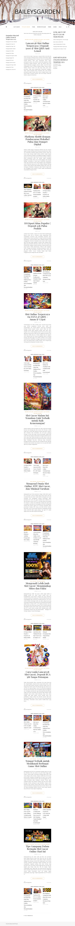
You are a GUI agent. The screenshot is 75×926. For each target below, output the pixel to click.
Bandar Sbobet (12, 48)
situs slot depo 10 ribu (61, 48)
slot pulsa (55, 68)
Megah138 (11, 57)
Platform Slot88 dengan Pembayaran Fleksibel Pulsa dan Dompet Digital (37, 140)
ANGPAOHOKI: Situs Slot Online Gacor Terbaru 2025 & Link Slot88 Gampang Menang (37, 538)
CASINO (55, 26)
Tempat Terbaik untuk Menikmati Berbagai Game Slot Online (37, 763)
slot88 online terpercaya (62, 46)
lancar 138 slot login (64, 39)
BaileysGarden (37, 11)
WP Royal (16, 923)
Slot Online (11, 51)
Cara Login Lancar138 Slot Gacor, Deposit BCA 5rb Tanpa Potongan (27, 366)
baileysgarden (29, 83)
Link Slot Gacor (12, 62)
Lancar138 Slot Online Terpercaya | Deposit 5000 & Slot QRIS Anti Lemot (37, 47)
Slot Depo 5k (12, 44)
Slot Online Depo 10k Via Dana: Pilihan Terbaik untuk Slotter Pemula (27, 813)
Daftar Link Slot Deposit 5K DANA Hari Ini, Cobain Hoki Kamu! (47, 813)
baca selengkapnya (37, 79)
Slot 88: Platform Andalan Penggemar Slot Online (27, 536)
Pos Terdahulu (29, 915)
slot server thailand (57, 65)
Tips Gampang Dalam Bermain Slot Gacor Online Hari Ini (37, 849)
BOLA (60, 26)
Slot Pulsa (11, 67)
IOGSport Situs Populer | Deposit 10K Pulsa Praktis (37, 226)
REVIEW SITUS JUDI (41, 26)
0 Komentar (49, 83)
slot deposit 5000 (57, 64)
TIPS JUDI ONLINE (26, 26)
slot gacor (55, 66)
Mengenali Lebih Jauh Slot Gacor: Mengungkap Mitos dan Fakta (37, 586)
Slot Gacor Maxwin (13, 41)
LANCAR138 (60, 41)
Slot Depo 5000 (12, 64)
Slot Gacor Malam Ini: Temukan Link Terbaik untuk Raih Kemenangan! (37, 419)
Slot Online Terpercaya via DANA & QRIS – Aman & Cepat (37, 317)
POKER (49, 26)
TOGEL (33, 26)
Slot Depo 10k (12, 46)
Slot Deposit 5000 (13, 55)
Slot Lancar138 (12, 69)
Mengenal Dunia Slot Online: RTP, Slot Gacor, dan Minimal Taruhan (37, 486)
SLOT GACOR (17, 26)
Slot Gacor (11, 60)
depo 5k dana (62, 44)
